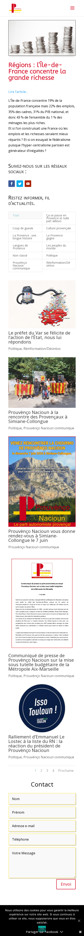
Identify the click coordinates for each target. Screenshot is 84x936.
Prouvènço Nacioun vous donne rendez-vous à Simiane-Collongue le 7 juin (41, 535)
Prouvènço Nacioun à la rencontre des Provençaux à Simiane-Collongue (37, 416)
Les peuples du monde (56, 246)
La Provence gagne (54, 236)
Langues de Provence (20, 246)
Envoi (66, 884)
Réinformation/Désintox (58, 264)
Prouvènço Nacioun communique (21, 265)
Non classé (20, 255)
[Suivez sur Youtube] (28, 183)
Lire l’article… (18, 91)
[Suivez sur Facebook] (11, 183)
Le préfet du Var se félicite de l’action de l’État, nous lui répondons (39, 337)
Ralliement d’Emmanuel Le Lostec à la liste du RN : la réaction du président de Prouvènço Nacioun (36, 743)
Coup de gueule (23, 228)
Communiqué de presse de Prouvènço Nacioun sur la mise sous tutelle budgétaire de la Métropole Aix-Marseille (41, 662)
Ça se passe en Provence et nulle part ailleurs (57, 218)
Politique (52, 255)
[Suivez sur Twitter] (20, 183)
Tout (16, 215)
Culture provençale (58, 228)
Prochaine (66, 770)
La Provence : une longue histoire (24, 236)
